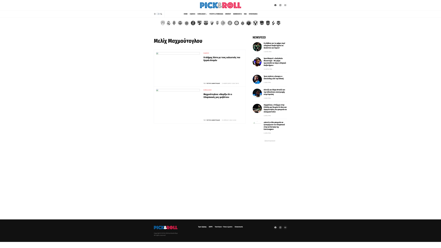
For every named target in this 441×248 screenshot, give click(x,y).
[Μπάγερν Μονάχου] (230, 23)
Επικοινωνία (239, 227)
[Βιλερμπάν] (273, 23)
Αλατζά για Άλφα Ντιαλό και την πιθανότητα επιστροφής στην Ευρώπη (274, 92)
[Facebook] (275, 5)
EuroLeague (208, 90)
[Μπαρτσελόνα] (206, 23)
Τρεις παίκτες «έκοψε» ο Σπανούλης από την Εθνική (274, 77)
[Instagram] (280, 5)
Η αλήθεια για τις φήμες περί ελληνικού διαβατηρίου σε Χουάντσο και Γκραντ (274, 45)
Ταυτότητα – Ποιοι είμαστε (223, 227)
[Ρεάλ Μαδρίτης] (168, 23)
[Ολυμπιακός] (163, 23)
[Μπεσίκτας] (278, 23)
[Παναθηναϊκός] (186, 23)
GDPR (210, 227)
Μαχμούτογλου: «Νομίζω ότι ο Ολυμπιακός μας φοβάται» (218, 96)
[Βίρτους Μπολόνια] (255, 23)
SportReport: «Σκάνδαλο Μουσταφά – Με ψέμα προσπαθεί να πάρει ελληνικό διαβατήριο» (275, 61)
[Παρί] (248, 23)
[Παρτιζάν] (242, 23)
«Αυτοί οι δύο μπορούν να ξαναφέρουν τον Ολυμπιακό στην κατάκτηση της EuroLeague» (274, 125)
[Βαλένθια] (174, 23)
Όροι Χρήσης (202, 227)
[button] (158, 14)
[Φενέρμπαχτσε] (180, 23)
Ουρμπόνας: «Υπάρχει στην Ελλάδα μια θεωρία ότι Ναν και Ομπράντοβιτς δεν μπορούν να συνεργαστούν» (275, 108)
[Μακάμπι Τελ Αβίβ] (223, 23)
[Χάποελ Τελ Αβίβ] (193, 23)
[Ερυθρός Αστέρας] (211, 23)
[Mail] (285, 5)
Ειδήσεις (206, 53)
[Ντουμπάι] (217, 23)
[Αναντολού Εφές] (268, 23)
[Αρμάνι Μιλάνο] (236, 23)
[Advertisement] (270, 176)
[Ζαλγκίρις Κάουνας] (199, 23)
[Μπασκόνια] (262, 23)
